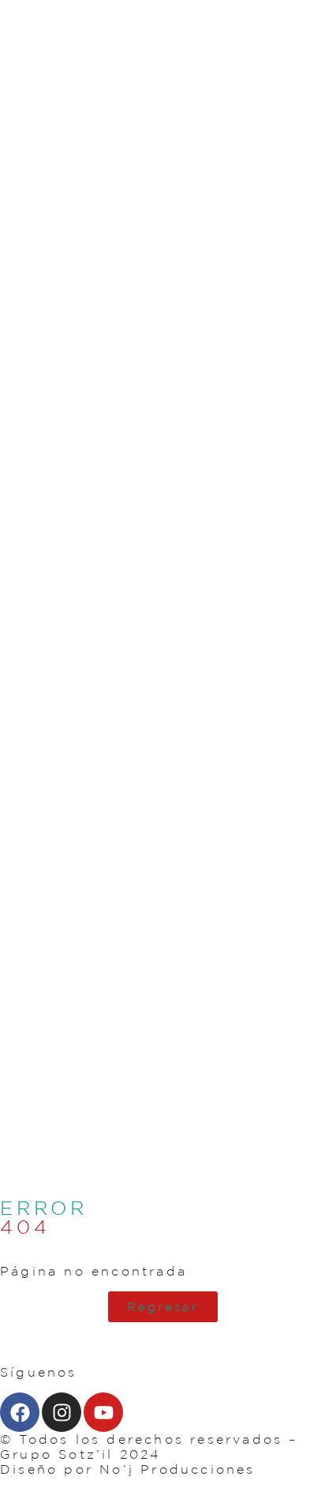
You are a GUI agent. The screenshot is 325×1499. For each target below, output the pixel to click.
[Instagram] (61, 1412)
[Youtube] (103, 1412)
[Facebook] (19, 1412)
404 (25, 1226)
